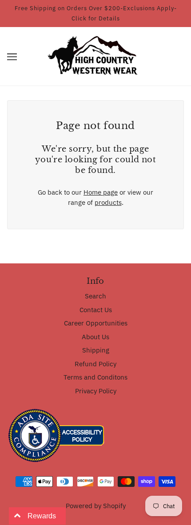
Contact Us (96, 310)
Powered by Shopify (96, 505)
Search (95, 296)
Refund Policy (95, 364)
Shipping (95, 350)
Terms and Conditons (95, 377)
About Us (95, 337)
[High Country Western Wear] (96, 55)
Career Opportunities (95, 323)
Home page (101, 192)
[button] (12, 56)
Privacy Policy (95, 391)
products (108, 202)
